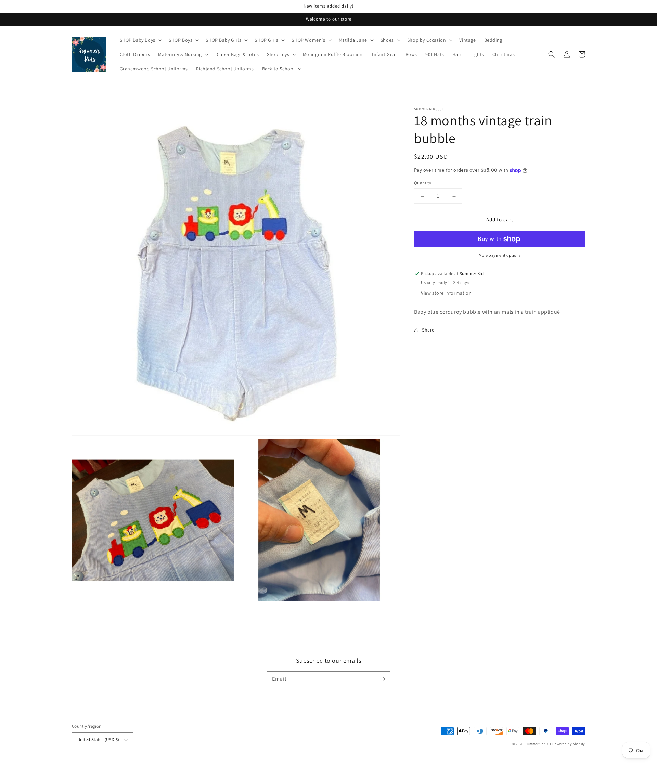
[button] (551, 54)
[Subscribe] (382, 679)
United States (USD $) (98, 739)
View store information (446, 293)
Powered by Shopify (568, 744)
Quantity (422, 183)
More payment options (500, 255)
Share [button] (428, 330)
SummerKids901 (539, 744)
